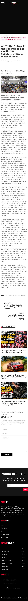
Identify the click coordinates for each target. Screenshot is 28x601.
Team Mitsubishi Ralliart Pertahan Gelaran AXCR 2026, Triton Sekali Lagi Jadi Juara (14, 376)
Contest (4, 557)
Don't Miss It (7, 303)
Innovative (4, 525)
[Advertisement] (14, 19)
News (2, 548)
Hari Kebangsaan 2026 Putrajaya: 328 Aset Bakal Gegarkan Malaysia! (13, 351)
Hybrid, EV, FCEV (7, 563)
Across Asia (9, 36)
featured (12, 295)
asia (7, 295)
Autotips (4, 554)
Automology (6, 61)
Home (2, 36)
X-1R (2, 531)
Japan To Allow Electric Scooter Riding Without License (13, 307)
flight (17, 295)
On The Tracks (5, 534)
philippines (22, 295)
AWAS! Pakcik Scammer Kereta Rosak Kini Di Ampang (15, 317)
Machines (4, 528)
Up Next (22, 313)
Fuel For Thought (7, 560)
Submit (7, 455)
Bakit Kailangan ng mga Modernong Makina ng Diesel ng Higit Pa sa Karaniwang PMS (13, 403)
